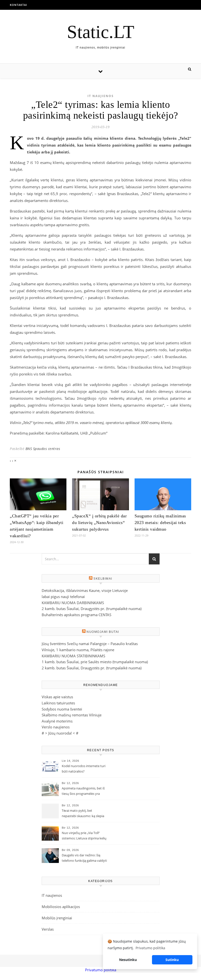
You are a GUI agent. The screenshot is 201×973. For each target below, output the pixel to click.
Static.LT (100, 32)
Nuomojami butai (103, 632)
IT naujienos (101, 96)
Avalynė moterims (57, 721)
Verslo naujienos (56, 726)
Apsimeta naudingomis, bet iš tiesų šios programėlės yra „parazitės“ (83, 791)
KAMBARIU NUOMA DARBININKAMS (73, 602)
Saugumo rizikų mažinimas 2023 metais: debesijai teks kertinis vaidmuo (160, 522)
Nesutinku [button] (128, 959)
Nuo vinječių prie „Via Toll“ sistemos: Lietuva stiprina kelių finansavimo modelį (84, 836)
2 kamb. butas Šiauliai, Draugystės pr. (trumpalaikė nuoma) (91, 608)
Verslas (48, 929)
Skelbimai (102, 578)
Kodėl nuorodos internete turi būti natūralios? (83, 768)
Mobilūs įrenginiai (57, 917)
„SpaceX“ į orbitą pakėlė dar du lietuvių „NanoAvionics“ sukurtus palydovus (99, 522)
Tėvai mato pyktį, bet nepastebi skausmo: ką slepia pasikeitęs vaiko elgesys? (83, 813)
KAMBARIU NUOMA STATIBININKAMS (73, 655)
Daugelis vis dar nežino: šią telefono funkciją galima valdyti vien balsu (84, 858)
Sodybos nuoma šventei (62, 709)
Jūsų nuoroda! (60, 733)
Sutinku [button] (172, 959)
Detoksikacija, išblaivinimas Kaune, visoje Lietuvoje (85, 590)
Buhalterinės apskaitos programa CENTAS (76, 614)
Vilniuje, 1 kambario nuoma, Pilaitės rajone (78, 649)
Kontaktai (18, 5)
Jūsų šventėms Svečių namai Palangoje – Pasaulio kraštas (90, 643)
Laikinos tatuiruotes (58, 702)
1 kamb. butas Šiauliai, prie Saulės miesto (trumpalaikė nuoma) (95, 661)
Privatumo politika (100, 969)
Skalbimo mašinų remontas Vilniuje (71, 714)
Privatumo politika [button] (150, 948)
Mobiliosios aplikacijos (61, 906)
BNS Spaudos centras (42, 448)
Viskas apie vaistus (57, 696)
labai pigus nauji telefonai (63, 596)
